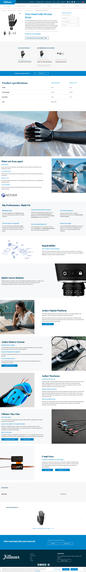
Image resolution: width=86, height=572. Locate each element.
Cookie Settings (57, 569)
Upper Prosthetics (12, 10)
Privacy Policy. (37, 570)
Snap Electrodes (27, 439)
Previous (5, 519)
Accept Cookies (74, 569)
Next (80, 519)
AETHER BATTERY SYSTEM (9, 365)
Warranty (78, 6)
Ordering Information (21, 6)
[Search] (78, 2)
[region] (43, 569)
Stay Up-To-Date (64, 560)
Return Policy (67, 543)
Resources (63, 6)
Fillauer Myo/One (10, 413)
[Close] (84, 569)
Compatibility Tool (62, 469)
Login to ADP (48, 324)
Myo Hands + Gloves (29, 10)
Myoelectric (20, 10)
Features (49, 6)
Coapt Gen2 (48, 456)
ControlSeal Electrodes (10, 439)
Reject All (66, 569)
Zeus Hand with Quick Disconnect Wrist (37, 38)
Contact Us (41, 73)
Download (63, 494)
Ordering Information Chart (66, 15)
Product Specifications (35, 6)
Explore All (3, 10)
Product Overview (7, 6)
